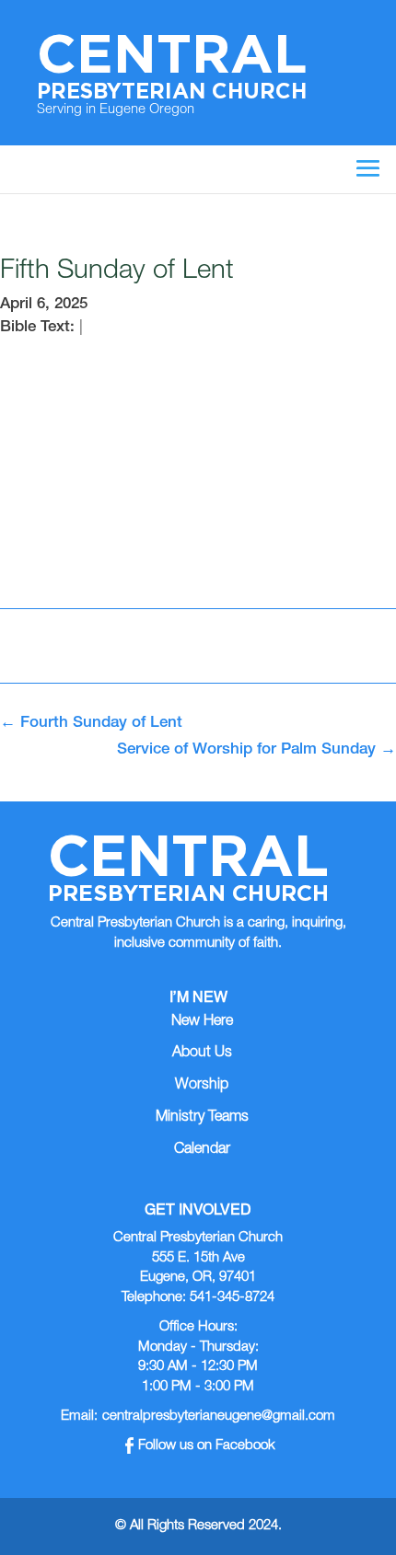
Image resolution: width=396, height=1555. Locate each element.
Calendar (202, 1150)
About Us (202, 1053)
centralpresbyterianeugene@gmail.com (218, 1416)
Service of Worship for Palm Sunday (256, 750)
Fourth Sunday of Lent (91, 723)
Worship (201, 1085)
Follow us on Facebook (206, 1446)
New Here (202, 1022)
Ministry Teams (202, 1118)
